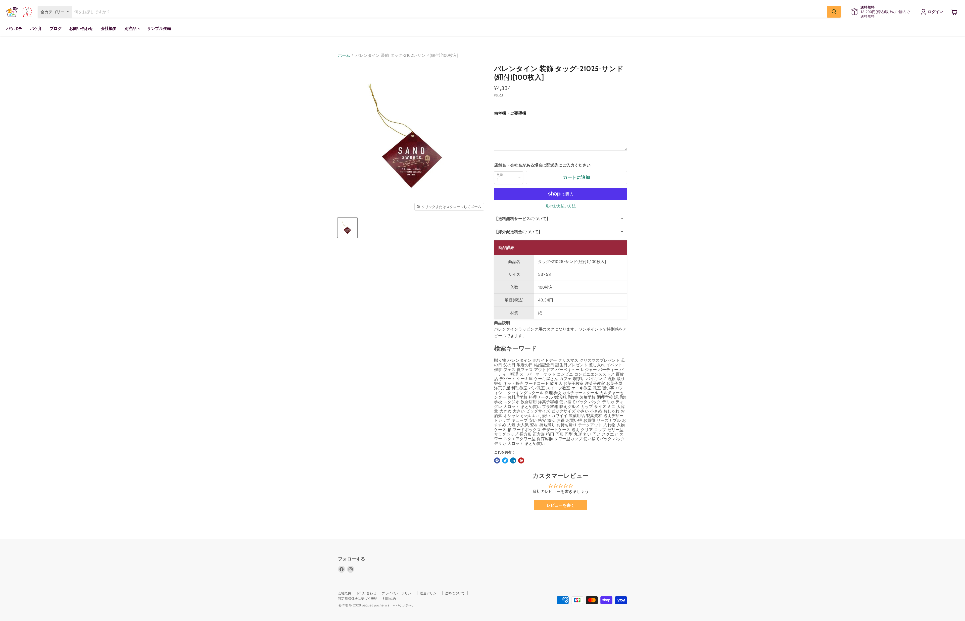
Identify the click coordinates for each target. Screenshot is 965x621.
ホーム (344, 55)
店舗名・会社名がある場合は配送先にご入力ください (542, 165)
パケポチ (14, 28)
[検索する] (834, 12)
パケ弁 (36, 28)
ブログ (56, 28)
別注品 (130, 28)
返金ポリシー (430, 593)
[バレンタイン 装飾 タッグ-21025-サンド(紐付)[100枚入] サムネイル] (347, 228)
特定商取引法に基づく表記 (357, 598)
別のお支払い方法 (561, 206)
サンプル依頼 (159, 28)
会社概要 (109, 28)
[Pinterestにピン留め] (521, 460)
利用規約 (389, 598)
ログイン (935, 12)
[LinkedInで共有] (513, 460)
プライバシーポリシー (398, 593)
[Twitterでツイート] (505, 460)
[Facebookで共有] (497, 460)
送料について (455, 593)
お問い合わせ (81, 28)
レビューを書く (561, 505)
